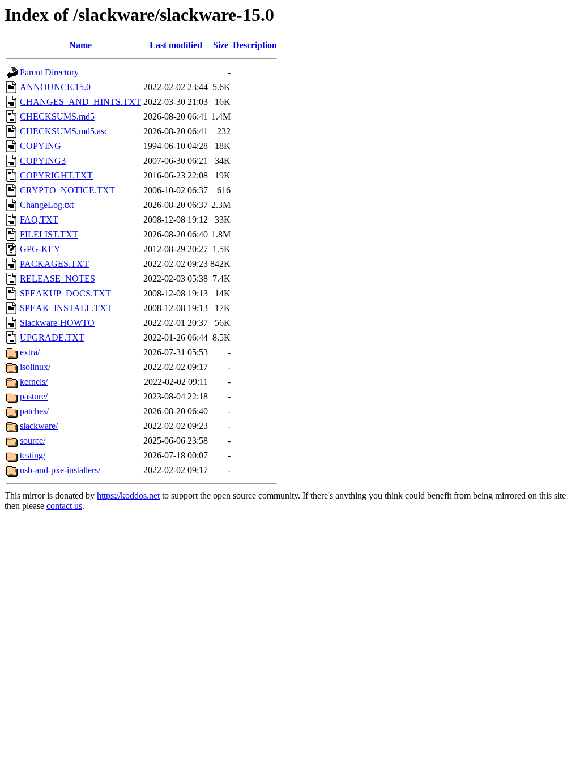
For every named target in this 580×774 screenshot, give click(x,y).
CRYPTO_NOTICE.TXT (67, 190)
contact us (64, 506)
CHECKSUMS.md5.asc (64, 131)
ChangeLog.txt (47, 205)
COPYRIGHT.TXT (56, 175)
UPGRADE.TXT (52, 337)
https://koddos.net (128, 495)
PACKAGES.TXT (54, 264)
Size (220, 45)
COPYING (40, 146)
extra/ (30, 352)
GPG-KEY (40, 249)
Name (80, 45)
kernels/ (34, 381)
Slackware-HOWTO (57, 323)
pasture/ (34, 396)
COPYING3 (43, 160)
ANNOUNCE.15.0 (55, 87)
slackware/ (39, 426)
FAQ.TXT (39, 219)
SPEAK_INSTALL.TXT (66, 308)
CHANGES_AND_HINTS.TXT (80, 102)
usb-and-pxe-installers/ (60, 470)
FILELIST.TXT (49, 234)
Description (255, 45)
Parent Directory (49, 72)
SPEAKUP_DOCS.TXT (65, 293)
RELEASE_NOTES (57, 278)
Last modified (176, 45)
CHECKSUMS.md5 (57, 116)
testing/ (32, 455)
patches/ (34, 411)
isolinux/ (35, 367)
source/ (32, 440)
